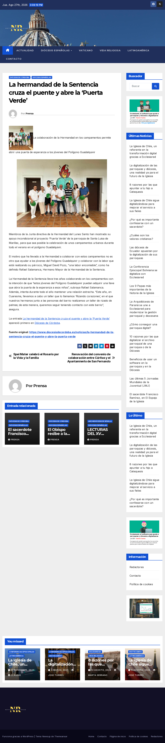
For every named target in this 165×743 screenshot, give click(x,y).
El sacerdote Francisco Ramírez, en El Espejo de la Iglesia (144, 398)
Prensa (30, 113)
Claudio (16, 675)
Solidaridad (95, 652)
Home (91, 736)
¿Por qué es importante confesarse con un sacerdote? (144, 223)
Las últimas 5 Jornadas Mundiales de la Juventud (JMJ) (144, 382)
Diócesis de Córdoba (19, 77)
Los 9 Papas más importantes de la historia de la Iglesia (142, 289)
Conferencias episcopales (21, 652)
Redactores (137, 567)
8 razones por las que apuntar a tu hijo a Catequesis (143, 188)
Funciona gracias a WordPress (18, 736)
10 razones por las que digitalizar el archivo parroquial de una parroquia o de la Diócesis (144, 343)
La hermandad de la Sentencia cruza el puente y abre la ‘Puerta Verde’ (66, 318)
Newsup (46, 736)
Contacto (13, 58)
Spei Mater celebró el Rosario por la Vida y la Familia (36, 356)
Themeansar (60, 736)
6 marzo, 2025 (60, 670)
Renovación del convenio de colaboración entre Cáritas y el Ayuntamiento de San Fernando (89, 358)
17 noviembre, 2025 (22, 670)
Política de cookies (141, 584)
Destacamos (55, 656)
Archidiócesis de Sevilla (100, 421)
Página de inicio (118, 736)
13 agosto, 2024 (101, 670)
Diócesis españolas (56, 50)
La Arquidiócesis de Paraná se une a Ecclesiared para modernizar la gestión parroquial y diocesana (144, 308)
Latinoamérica (138, 50)
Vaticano (86, 50)
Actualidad (25, 50)
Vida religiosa (110, 50)
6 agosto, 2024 (141, 670)
